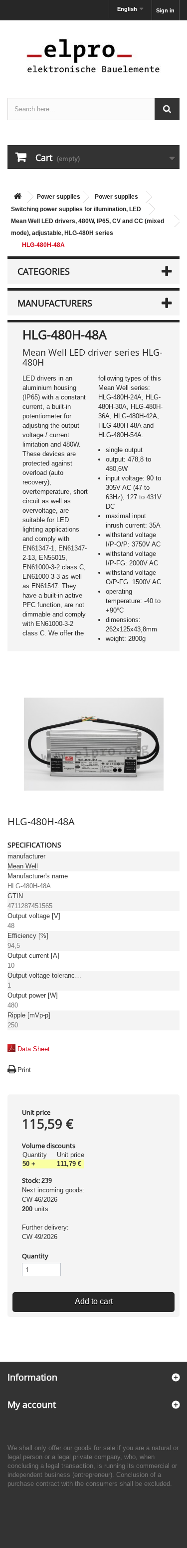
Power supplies (58, 196)
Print (24, 1070)
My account (31, 1404)
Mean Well (22, 866)
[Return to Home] (17, 197)
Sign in (165, 10)
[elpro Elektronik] (93, 55)
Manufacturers (54, 303)
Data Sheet (33, 1049)
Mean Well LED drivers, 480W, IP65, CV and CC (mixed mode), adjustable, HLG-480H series (87, 227)
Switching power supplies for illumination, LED (76, 209)
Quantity (35, 1255)
